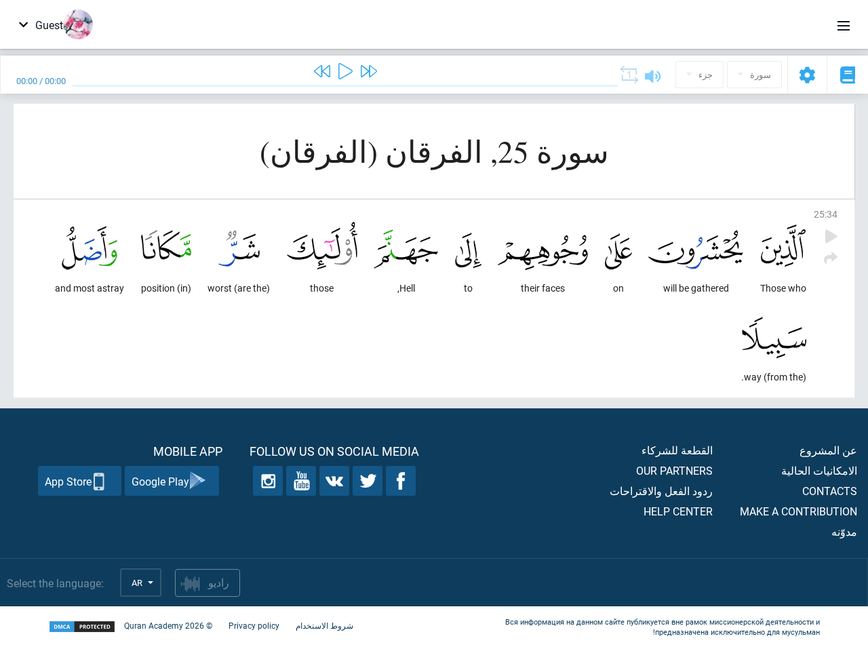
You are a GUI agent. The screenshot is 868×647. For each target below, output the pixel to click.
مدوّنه (844, 531)
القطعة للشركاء (677, 450)
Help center (678, 511)
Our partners (674, 470)
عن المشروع (828, 450)
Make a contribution (798, 511)
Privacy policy (254, 625)
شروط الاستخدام (324, 625)
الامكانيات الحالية (819, 470)
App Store (68, 481)
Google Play (160, 481)
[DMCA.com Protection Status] (82, 627)
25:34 (825, 214)
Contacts (829, 491)
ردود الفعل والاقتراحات (661, 491)
